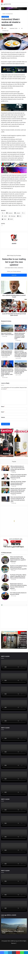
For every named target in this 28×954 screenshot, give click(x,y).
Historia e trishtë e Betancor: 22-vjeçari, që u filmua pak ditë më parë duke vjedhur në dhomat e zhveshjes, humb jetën (21, 368)
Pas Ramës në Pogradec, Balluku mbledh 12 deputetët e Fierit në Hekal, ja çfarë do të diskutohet (18, 590)
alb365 (4, 28)
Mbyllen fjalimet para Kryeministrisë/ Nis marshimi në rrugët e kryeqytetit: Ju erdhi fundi (20, 350)
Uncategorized (9, 13)
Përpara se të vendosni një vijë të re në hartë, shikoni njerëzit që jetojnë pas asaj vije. (18, 490)
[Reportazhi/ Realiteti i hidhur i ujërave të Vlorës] (7, 342)
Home (3, 13)
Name (3, 420)
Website (3, 431)
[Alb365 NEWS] (7, 4)
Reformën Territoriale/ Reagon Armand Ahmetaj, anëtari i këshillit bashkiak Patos (18, 497)
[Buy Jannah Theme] (14, 8)
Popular (14, 475)
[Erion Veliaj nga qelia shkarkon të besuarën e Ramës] (5, 610)
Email (2, 426)
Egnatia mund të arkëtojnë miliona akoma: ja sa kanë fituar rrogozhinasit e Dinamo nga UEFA (18, 581)
